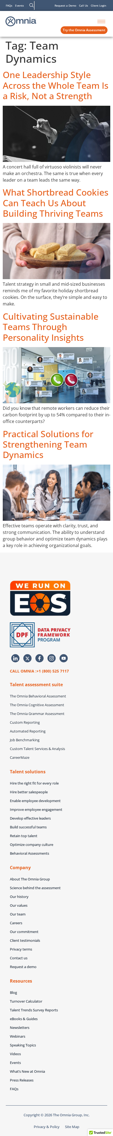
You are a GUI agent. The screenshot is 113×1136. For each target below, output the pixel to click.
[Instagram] (51, 658)
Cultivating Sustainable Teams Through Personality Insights (50, 326)
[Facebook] (39, 658)
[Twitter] (27, 658)
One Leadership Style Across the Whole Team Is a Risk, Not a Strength (55, 85)
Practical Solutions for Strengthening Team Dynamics (48, 444)
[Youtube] (64, 658)
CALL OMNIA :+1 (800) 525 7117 (39, 671)
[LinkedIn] (15, 658)
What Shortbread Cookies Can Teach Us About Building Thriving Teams (55, 202)
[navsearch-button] (31, 5)
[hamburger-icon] (101, 21)
